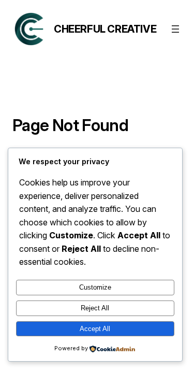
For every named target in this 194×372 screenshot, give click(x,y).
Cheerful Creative (105, 29)
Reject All (95, 308)
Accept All (95, 329)
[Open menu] (175, 29)
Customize (95, 287)
